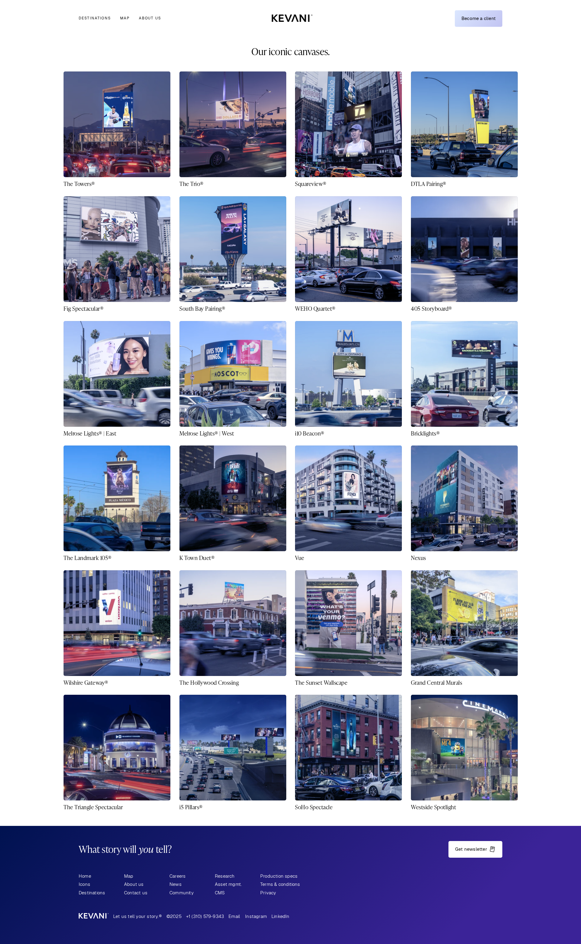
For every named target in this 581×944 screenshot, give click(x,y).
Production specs (278, 876)
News (175, 884)
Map (125, 18)
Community (181, 893)
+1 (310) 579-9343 (205, 916)
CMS (220, 893)
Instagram (256, 916)
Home (85, 876)
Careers (177, 876)
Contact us (135, 893)
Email (234, 916)
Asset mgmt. (228, 884)
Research (225, 876)
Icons (84, 884)
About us (150, 18)
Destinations (95, 18)
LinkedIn (280, 916)
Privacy (268, 893)
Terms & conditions (280, 884)
